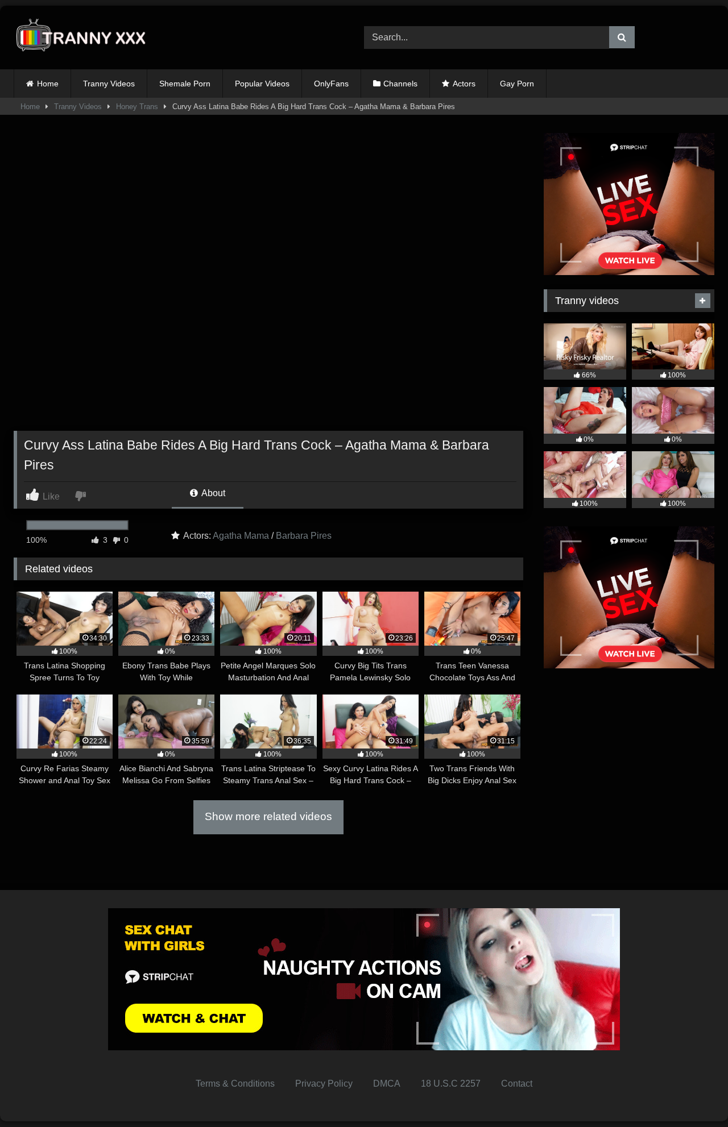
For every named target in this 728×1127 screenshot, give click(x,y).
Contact (516, 1083)
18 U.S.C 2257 (451, 1083)
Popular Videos (262, 83)
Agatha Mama (241, 535)
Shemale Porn (184, 83)
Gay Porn (517, 83)
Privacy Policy (324, 1083)
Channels (400, 83)
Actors (464, 83)
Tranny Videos (109, 83)
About (212, 493)
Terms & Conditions (235, 1083)
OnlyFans (331, 83)
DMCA (386, 1083)
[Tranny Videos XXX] (85, 38)
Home (48, 83)
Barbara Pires (304, 535)
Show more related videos (268, 816)
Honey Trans (137, 106)
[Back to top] (692, 1093)
